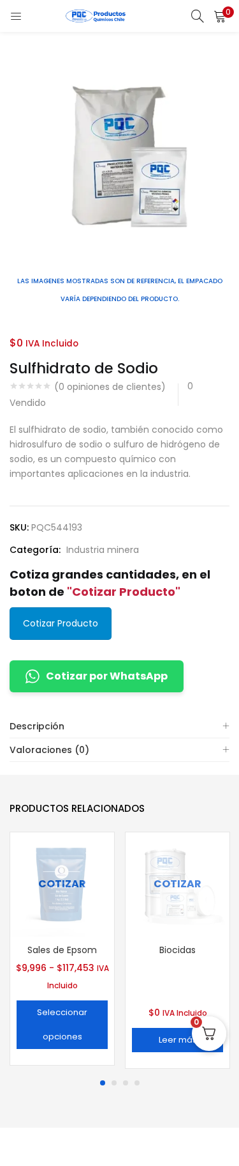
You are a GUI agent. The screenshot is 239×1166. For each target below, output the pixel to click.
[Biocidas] (177, 883)
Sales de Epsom (62, 950)
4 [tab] (137, 1082)
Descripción (37, 726)
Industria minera (102, 549)
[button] (219, 16)
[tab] (119, 726)
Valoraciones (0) (49, 749)
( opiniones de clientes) (110, 386)
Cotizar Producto (60, 623)
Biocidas (177, 950)
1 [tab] (102, 1082)
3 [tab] (125, 1082)
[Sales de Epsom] (62, 883)
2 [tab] (114, 1082)
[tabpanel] (62, 950)
